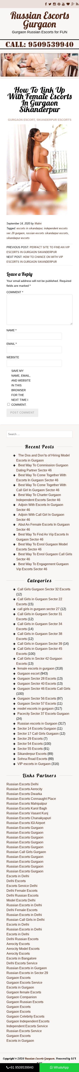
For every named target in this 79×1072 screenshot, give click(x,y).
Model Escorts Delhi (20, 900)
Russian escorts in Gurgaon (37, 723)
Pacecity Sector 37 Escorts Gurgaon (43, 713)
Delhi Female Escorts (21, 890)
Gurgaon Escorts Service (24, 982)
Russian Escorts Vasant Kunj (27, 813)
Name (11, 330)
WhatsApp (61, 1067)
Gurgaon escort (21, 119)
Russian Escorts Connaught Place (31, 798)
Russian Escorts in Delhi (24, 905)
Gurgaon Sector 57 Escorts (36, 703)
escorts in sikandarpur (29, 228)
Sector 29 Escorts (30, 738)
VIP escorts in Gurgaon (34, 764)
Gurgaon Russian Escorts (24, 1002)
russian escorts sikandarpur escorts (47, 233)
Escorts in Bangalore (21, 958)
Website (12, 357)
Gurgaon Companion (21, 997)
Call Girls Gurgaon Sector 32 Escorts (43, 589)
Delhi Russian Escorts (22, 895)
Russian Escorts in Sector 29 (27, 973)
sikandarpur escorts (18, 238)
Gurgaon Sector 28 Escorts (36, 678)
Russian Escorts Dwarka (24, 794)
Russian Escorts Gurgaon (39, 19)
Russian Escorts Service (24, 1031)
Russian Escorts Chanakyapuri (28, 818)
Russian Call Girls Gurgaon (26, 852)
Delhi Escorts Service (21, 963)
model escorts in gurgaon (35, 708)
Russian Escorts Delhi (22, 784)
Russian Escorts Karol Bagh (26, 808)
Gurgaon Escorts (18, 977)
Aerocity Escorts (18, 944)
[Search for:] (39, 434)
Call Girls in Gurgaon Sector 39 (39, 643)
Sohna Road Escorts (32, 759)
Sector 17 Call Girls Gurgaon (38, 733)
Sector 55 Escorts (30, 748)
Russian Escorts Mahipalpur (26, 803)
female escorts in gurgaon (35, 668)
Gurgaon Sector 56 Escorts (36, 698)
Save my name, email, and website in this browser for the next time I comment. (21, 387)
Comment (14, 292)
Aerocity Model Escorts (23, 948)
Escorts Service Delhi (21, 886)
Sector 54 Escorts (30, 743)
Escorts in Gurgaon (20, 987)
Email (11, 343)
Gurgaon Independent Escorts (27, 1021)
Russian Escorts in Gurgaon (26, 968)
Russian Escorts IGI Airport (25, 823)
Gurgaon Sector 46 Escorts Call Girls (43, 688)
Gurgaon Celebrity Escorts (25, 1016)
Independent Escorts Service (27, 1026)
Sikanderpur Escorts (53, 119)
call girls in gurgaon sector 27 (38, 609)
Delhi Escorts (16, 881)
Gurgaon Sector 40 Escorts (36, 683)
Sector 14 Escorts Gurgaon (36, 728)
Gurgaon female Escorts (23, 992)
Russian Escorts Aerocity (24, 789)
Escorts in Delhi (17, 876)
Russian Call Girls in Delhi (25, 919)
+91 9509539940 (21, 1067)
